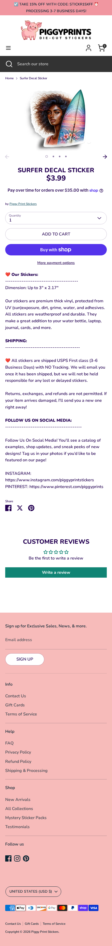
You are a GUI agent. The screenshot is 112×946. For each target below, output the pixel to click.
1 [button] (46, 156)
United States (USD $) (30, 891)
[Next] (105, 156)
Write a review (56, 572)
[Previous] (7, 156)
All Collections (19, 809)
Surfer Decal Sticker (33, 78)
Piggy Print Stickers (23, 204)
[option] (56, 118)
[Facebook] (8, 858)
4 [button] (66, 156)
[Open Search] (8, 64)
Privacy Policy (18, 752)
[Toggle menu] (8, 48)
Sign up (24, 659)
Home (9, 78)
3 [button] (59, 156)
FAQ (9, 743)
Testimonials (17, 827)
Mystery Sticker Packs (26, 818)
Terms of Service (21, 714)
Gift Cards (15, 705)
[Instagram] (17, 858)
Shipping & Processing (26, 770)
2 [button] (53, 156)
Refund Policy (18, 761)
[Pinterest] (26, 858)
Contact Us (15, 696)
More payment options (56, 262)
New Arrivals (17, 799)
